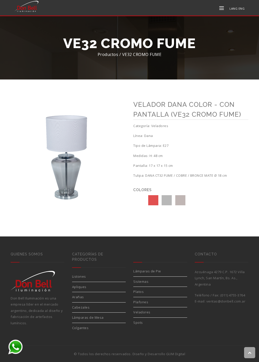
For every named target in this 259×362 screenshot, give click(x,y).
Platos (138, 291)
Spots (138, 322)
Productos (108, 54)
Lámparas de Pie (147, 271)
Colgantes (80, 328)
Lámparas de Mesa (88, 317)
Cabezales (81, 307)
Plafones (140, 302)
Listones (79, 276)
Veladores (141, 312)
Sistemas (140, 281)
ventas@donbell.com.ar (226, 301)
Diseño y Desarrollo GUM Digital (159, 354)
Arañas (78, 297)
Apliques (79, 287)
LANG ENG (237, 8)
